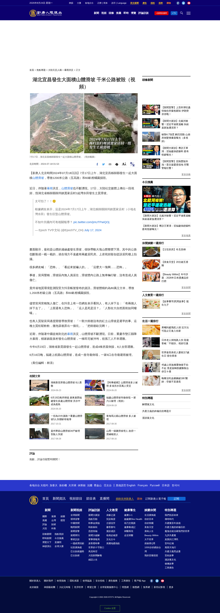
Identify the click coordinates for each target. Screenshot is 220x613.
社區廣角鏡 (76, 547)
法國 (89, 485)
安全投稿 (100, 580)
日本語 (166, 485)
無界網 (146, 587)
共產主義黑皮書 (173, 551)
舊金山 (98, 485)
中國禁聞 (75, 523)
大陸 (44, 528)
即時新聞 (46, 538)
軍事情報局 (94, 539)
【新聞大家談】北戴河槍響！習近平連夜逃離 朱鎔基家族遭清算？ (175, 124)
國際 (44, 516)
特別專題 (147, 398)
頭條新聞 (147, 79)
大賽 (79, 3)
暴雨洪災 (68, 70)
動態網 (136, 587)
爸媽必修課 (112, 535)
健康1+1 (128, 515)
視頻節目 (75, 498)
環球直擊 (75, 519)
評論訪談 (143, 13)
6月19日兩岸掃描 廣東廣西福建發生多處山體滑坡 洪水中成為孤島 (66, 401)
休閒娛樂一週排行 (153, 243)
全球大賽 (59, 546)
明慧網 (125, 587)
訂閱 (176, 498)
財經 (53, 524)
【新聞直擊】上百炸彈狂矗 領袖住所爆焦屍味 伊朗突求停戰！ (176, 110)
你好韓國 (148, 523)
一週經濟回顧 (77, 543)
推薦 (118, 13)
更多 (171, 587)
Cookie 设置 (110, 608)
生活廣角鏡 (150, 515)
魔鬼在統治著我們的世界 (177, 531)
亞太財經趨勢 (77, 551)
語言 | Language (118, 3)
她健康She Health (133, 519)
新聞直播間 (162, 13)
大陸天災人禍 (55, 70)
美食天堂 (148, 527)
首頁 (31, 70)
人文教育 (112, 510)
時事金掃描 (94, 523)
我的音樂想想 (151, 555)
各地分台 (89, 3)
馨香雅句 (110, 527)
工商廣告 (169, 567)
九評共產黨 (170, 535)
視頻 (103, 13)
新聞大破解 (94, 535)
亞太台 (108, 485)
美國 (44, 520)
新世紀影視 (159, 587)
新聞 (96, 13)
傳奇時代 (169, 519)
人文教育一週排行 (153, 295)
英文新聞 (134, 3)
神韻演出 (46, 546)
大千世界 (148, 539)
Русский (155, 485)
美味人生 (148, 531)
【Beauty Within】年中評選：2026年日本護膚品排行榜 (175, 277)
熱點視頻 (59, 534)
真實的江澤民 (171, 539)
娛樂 (63, 516)
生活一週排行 (150, 321)
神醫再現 (128, 531)
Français (143, 485)
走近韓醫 (128, 535)
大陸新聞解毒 (95, 555)
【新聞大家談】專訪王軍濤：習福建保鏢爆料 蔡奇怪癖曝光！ (175, 151)
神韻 (71, 3)
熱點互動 (92, 519)
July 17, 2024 (92, 230)
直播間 (104, 498)
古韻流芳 (110, 523)
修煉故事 (169, 563)
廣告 (145, 3)
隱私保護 (74, 580)
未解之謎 (110, 515)
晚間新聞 (75, 527)
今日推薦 (147, 182)
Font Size (124, 164)
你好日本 (148, 519)
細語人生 (92, 559)
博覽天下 (46, 542)
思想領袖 (92, 531)
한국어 (176, 485)
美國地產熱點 (113, 543)
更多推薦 (186, 235)
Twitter (183, 3)
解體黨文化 (148, 404)
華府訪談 (75, 539)
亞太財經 (75, 555)
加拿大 (53, 485)
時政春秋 (92, 527)
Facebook (178, 3)
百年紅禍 (169, 543)
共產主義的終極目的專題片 (156, 411)
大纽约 (44, 485)
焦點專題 (41, 70)
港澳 (53, 516)
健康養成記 (129, 527)
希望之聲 (91, 587)
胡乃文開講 (129, 523)
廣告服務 (112, 580)
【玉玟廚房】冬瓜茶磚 (174, 249)
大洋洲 (72, 485)
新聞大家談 (94, 515)
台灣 (53, 520)
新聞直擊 (75, 531)
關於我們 (48, 580)
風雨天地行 (170, 547)
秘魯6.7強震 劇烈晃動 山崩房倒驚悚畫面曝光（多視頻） (176, 138)
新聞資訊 (59, 498)
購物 (169, 3)
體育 (63, 520)
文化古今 (110, 539)
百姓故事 (169, 555)
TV (174, 13)
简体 (105, 3)
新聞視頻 (76, 510)
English (131, 485)
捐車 (161, 3)
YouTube (189, 3)
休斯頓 (82, 485)
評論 (44, 524)
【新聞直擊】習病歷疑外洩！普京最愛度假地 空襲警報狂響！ (175, 164)
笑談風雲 (110, 519)
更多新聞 (186, 287)
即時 (126, 13)
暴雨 (50, 188)
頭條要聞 (46, 534)
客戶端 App (140, 580)
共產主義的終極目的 (175, 527)
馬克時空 (92, 551)
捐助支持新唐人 (125, 498)
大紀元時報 (64, 587)
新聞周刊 (75, 535)
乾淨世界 (78, 587)
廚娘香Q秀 (149, 543)
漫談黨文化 (148, 417)
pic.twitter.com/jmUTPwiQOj (91, 222)
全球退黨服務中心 (109, 587)
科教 (53, 528)
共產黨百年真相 (173, 523)
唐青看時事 (94, 543)
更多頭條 (186, 174)
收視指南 (61, 580)
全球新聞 (75, 515)
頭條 (111, 13)
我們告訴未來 (171, 515)
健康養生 (130, 510)
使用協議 (87, 580)
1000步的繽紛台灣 (152, 549)
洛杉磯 (63, 485)
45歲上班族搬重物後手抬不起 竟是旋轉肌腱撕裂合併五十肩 (175, 368)
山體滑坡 (38, 178)
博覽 (133, 13)
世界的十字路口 (96, 547)
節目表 (91, 498)
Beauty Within (151, 535)
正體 (99, 3)
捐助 (153, 3)
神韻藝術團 (49, 587)
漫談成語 (110, 531)
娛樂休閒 (150, 510)
